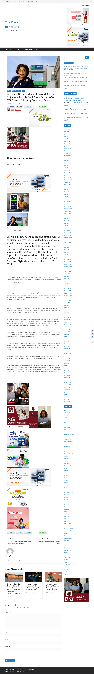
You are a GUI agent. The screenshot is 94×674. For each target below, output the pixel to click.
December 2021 (68, 264)
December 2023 (68, 206)
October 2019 (67, 327)
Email (7, 639)
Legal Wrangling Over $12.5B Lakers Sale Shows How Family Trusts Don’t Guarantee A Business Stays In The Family (76, 68)
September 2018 (68, 358)
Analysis (8, 90)
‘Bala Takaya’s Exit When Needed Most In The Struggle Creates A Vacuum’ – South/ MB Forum (76, 104)
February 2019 (67, 346)
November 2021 (68, 266)
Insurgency (67, 494)
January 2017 (67, 401)
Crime (65, 451)
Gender (66, 480)
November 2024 (68, 179)
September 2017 (68, 387)
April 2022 (66, 254)
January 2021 (67, 290)
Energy (66, 461)
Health (66, 482)
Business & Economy (16, 90)
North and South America (70, 528)
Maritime (66, 509)
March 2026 (67, 141)
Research (66, 540)
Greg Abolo (20, 103)
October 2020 (67, 298)
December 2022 (68, 235)
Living (65, 506)
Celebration (67, 436)
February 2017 (67, 399)
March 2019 (67, 343)
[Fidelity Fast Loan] (18, 194)
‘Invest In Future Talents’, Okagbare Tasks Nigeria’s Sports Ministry (52, 587)
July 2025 (66, 160)
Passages (66, 533)
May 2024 (66, 194)
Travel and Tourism (69, 564)
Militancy (66, 519)
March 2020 (67, 315)
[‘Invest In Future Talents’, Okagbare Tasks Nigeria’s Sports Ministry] (53, 573)
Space (65, 547)
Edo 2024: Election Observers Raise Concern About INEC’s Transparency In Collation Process (48, 541)
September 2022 (68, 242)
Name (7, 632)
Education (66, 458)
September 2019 (68, 329)
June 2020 (66, 307)
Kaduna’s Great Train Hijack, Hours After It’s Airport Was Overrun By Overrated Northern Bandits (76, 119)
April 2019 (66, 341)
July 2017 (66, 392)
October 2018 (67, 356)
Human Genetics (68, 492)
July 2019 (66, 334)
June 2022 (66, 249)
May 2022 (66, 252)
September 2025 (68, 155)
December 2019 (68, 322)
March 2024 (67, 199)
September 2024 (68, 184)
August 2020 (67, 302)
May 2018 (66, 368)
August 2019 (67, 331)
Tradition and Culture (69, 560)
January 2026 (67, 146)
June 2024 (66, 191)
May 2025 (66, 165)
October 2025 (67, 153)
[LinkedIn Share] (92, 336)
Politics (20, 49)
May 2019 (66, 339)
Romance (66, 543)
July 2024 (66, 189)
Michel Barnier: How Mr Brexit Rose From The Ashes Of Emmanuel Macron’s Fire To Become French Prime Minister (20, 541)
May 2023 (66, 223)
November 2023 (68, 208)
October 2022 (67, 240)
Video (65, 567)
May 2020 (66, 310)
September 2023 (68, 213)
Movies (66, 521)
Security (66, 545)
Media (65, 511)
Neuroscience (67, 523)
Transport (66, 562)
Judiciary (66, 497)
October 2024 (67, 182)
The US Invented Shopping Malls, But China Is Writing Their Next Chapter (33, 587)
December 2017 (68, 380)
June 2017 (66, 394)
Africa (65, 410)
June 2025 (66, 163)
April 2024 (66, 196)
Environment (67, 465)
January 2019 (67, 348)
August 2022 (67, 245)
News (23, 90)
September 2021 (68, 271)
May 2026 (66, 136)
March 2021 (67, 286)
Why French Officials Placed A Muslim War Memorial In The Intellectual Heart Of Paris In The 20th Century (76, 87)
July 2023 (66, 218)
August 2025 (67, 158)
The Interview (67, 557)
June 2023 (66, 220)
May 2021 (66, 281)
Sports (38, 49)
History (66, 485)
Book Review (67, 427)
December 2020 (68, 293)
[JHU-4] (18, 128)
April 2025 (66, 167)
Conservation (67, 446)
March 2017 (67, 397)
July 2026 (66, 131)
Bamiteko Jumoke (68, 112)
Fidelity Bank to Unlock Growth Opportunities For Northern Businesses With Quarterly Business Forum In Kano (76, 73)
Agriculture (67, 412)
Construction (67, 449)
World (65, 572)
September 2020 (68, 300)
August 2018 (67, 360)
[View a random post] (87, 49)
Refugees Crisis (68, 538)
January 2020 (67, 319)
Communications (68, 444)
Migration (66, 516)
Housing (66, 490)
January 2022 (67, 261)
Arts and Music (68, 420)
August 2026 (67, 129)
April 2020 (66, 312)
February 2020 (67, 317)
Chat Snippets (67, 439)
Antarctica (66, 417)
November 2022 (68, 237)
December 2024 (68, 177)
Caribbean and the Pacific (70, 434)
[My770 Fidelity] (18, 450)
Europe (66, 470)
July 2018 (66, 363)
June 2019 (66, 336)
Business (66, 429)
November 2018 (68, 353)
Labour (66, 499)
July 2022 (66, 247)
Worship (66, 574)
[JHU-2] (40, 407)
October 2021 (67, 269)
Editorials (13, 49)
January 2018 (67, 377)
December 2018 (68, 351)
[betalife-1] (18, 109)
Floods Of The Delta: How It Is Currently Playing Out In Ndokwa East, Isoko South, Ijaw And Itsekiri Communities (14, 589)
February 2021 (67, 288)
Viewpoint (66, 569)
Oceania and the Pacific (70, 531)
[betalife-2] (18, 384)
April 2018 (66, 370)
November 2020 (68, 295)
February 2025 (67, 172)
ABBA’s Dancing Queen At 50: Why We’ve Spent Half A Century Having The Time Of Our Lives (22, 2)
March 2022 (67, 257)
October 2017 (67, 385)
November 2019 (68, 324)
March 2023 (67, 228)
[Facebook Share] (92, 330)
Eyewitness (67, 473)
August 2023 (67, 216)
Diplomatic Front (68, 453)
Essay (65, 468)
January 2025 (67, 175)
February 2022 (67, 259)
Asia (65, 422)
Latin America (67, 502)
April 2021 (66, 283)
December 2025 (68, 148)
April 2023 (66, 225)
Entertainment (29, 49)
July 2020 (66, 305)
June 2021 (66, 278)
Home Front (67, 487)
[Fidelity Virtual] (18, 431)
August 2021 (67, 274)
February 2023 (67, 230)
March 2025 (67, 170)
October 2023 (67, 211)
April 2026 (66, 138)
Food (65, 478)
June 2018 (66, 365)
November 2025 (68, 150)
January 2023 (67, 233)
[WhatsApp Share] (92, 341)
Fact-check (67, 475)
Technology (67, 555)
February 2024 (67, 201)
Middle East (67, 514)
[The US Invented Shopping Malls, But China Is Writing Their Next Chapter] (33, 573)
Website (7, 646)
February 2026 (67, 143)
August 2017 (67, 389)
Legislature (67, 504)
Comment (8, 612)
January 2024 (67, 204)
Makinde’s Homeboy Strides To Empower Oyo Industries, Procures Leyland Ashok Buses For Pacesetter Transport (76, 113)
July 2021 (66, 276)
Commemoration (68, 441)
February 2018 (67, 375)
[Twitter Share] (92, 333)
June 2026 (66, 134)
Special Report (68, 550)
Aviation (66, 424)
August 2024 (67, 187)
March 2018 (67, 372)
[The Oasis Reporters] (7, 49)
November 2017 (68, 382)
